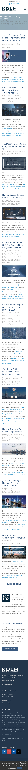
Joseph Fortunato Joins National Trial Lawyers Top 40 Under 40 (12, 483)
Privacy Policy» (6, 703)
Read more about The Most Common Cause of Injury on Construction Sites (13, 187)
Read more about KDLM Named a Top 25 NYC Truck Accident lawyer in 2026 (13, 361)
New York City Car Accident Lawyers (11, 256)
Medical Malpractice (13, 414)
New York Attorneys (7, 253)
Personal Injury (6, 47)
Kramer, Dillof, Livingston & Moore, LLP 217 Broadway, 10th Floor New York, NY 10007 (13, 678)
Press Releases (14, 384)
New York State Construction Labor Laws (13, 536)
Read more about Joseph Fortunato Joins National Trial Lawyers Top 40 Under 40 (13, 527)
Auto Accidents (16, 95)
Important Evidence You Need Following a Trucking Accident (13, 90)
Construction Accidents (19, 151)
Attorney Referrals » (7, 684)
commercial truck (7, 129)
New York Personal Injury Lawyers (11, 46)
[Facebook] (4, 751)
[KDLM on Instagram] (9, 751)
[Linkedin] (14, 751)
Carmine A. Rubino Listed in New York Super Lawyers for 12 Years (13, 372)
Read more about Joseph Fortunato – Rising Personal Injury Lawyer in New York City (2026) (13, 79)
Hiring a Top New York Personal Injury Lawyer (12, 430)
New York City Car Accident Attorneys (12, 255)
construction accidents (9, 184)
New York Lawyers (7, 258)
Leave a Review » (7, 701)
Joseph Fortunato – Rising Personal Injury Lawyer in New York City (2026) (13, 38)
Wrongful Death (6, 440)
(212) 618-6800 (14, 4)
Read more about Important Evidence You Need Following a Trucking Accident (13, 135)
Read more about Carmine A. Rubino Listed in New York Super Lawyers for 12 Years (13, 421)
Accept (19, 768)
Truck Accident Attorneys (16, 100)
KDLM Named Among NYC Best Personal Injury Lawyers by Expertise (13, 245)
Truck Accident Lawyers (8, 101)
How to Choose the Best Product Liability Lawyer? (13, 196)
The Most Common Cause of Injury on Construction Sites (14, 146)
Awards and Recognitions (8, 252)
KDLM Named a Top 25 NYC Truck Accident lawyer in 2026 (12, 307)
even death (17, 131)
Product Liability (14, 204)
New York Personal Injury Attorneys (11, 44)
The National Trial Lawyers (12, 520)
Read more (13, 768)
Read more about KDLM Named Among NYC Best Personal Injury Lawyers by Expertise (13, 296)
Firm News (14, 43)
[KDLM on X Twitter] (18, 751)
